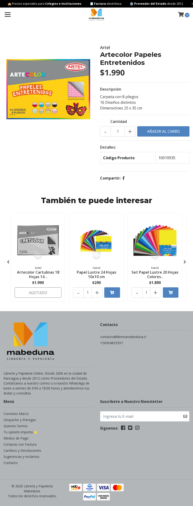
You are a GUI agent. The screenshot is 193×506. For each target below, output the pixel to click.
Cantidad (118, 121)
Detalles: (108, 147)
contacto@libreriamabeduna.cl (123, 337)
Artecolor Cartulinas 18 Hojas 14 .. (38, 274)
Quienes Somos (16, 426)
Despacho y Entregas (20, 420)
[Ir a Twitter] (130, 428)
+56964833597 (111, 343)
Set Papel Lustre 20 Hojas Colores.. (155, 274)
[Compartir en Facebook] (124, 178)
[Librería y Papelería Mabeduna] (96, 15)
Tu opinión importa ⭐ (21, 432)
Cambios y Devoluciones (22, 450)
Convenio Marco (16, 413)
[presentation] (8, 262)
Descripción (110, 89)
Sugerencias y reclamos (22, 456)
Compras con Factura (20, 444)
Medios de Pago (16, 438)
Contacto (11, 462)
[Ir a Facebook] (123, 428)
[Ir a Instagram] (137, 428)
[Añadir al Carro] (112, 292)
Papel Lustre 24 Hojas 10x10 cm (96, 274)
